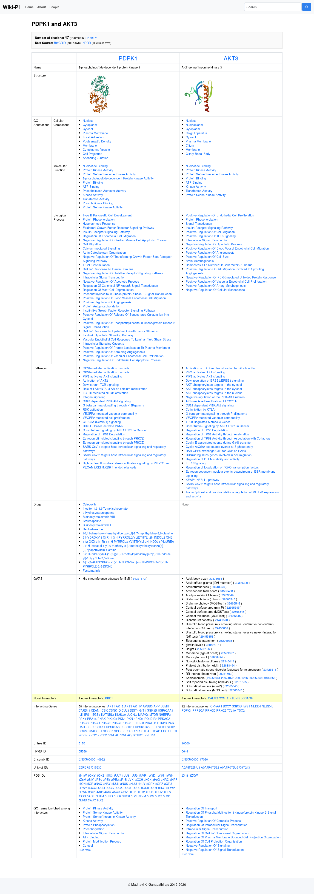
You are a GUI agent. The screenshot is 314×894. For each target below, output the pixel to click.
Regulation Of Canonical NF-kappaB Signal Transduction (120, 285)
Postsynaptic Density (97, 141)
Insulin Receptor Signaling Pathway (106, 232)
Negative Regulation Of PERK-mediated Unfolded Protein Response (231, 277)
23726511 (269, 669)
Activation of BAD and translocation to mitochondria (220, 368)
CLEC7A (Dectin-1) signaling (102, 422)
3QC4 (92, 788)
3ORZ (159, 783)
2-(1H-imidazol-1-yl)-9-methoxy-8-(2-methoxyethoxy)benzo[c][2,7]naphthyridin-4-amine (123, 547)
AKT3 (231, 58)
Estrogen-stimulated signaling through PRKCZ (113, 438)
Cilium (190, 145)
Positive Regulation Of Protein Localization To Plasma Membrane (126, 347)
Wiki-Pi (11, 7)
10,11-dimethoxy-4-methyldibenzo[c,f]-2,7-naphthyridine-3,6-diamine (128, 533)
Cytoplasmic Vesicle (96, 149)
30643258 (218, 587)
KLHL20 (120, 714)
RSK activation (93, 409)
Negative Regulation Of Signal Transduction (215, 849)
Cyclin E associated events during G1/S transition (219, 442)
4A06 (100, 792)
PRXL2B (150, 723)
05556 (83, 751)
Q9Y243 (244, 767)
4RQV (159, 792)
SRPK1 (135, 731)
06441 (186, 751)
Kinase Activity (93, 195)
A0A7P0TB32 (210, 767)
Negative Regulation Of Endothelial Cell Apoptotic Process (122, 360)
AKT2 (119, 706)
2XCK (147, 779)
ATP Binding (91, 186)
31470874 (91, 38)
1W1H (169, 775)
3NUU (133, 783)
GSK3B (152, 710)
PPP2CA (198, 710)
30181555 (240, 682)
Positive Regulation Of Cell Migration (210, 232)
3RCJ (162, 788)
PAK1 (82, 718)
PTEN (233, 698)
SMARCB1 (95, 731)
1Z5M (82, 779)
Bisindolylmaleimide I (97, 525)
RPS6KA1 (98, 727)
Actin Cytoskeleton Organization (104, 252)
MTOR (153, 714)
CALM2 (213, 698)
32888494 (216, 657)
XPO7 (92, 735)
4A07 (107, 792)
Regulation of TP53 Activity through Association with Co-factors (228, 438)
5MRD (83, 800)
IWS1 (246, 706)
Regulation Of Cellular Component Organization (217, 833)
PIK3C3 (112, 718)
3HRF (173, 779)
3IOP (89, 783)
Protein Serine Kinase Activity (103, 207)
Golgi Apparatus (196, 133)
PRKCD (95, 723)
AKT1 (111, 706)
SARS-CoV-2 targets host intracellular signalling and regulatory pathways (124, 457)
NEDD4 (256, 706)
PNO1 (139, 718)
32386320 (241, 582)
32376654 (215, 578)
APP (157, 706)
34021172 (139, 578)
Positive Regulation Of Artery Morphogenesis (216, 285)
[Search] (306, 7)
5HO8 (126, 796)
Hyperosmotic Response (99, 223)
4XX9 (82, 796)
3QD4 (153, 788)
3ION (82, 783)
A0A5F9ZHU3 (191, 767)
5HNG (109, 796)
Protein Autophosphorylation (101, 306)
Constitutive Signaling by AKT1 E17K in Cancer (114, 430)
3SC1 (92, 792)
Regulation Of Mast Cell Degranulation (108, 289)
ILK (81, 714)
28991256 (241, 677)
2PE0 (98, 779)
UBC (164, 731)
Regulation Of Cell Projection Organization (214, 841)
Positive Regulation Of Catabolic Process (213, 820)
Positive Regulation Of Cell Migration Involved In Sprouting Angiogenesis (225, 271)
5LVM (142, 796)
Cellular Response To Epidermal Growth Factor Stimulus (120, 331)
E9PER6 (84, 767)
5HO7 (117, 796)
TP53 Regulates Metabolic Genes (208, 422)
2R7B (123, 779)
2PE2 (115, 779)
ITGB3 (96, 714)
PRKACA (164, 718)
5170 (82, 743)
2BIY (90, 779)
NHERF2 (165, 714)
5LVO (158, 796)
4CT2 (141, 792)
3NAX (98, 783)
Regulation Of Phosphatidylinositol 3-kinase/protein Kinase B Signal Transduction (231, 814)
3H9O (156, 779)
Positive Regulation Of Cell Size (207, 256)
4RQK (150, 792)
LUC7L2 (132, 714)
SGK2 (171, 727)
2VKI (131, 779)
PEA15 (92, 718)
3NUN (115, 783)
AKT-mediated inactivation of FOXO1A (211, 401)
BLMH (165, 706)
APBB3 (148, 706)
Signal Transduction (199, 223)
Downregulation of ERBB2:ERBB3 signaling (215, 380)
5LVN (150, 796)
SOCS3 (108, 731)
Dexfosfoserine (93, 529)
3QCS (110, 788)
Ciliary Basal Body (198, 153)
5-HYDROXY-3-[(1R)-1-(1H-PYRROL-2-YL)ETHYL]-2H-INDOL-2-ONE (127, 537)
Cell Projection (92, 153)
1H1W (83, 775)
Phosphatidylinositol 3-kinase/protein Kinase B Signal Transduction (127, 294)
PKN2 (130, 718)
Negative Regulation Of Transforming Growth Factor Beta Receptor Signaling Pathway (127, 258)
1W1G (160, 775)
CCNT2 (223, 698)
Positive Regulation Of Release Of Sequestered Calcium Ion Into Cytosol (126, 316)
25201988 (225, 640)
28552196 (203, 649)
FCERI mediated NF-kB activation (105, 393)
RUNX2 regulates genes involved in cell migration (218, 455)
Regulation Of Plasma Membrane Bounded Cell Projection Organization (233, 837)
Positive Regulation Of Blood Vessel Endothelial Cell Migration (124, 298)
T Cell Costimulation (96, 265)
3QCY (128, 788)
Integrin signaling (94, 397)
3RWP (170, 788)
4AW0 (116, 792)
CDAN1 (96, 710)
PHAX (101, 718)
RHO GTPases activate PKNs (103, 426)
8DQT (101, 800)
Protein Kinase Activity (98, 170)
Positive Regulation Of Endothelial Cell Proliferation (220, 215)
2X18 (185, 775)
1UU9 (133, 775)
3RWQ (83, 792)
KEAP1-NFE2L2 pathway (202, 479)
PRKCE (106, 723)
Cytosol (88, 129)
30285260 (255, 677)
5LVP (166, 796)
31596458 (226, 591)
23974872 (227, 677)
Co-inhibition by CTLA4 (201, 409)
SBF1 (153, 727)
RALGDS (85, 727)
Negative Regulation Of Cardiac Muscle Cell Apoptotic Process (125, 240)
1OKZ (100, 775)
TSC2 (241, 710)
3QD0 (136, 788)
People (54, 7)
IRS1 (87, 714)
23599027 (227, 653)
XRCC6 (102, 735)
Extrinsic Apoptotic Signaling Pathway (108, 335)
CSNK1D (115, 710)
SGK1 (162, 727)
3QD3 (145, 788)
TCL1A (231, 710)
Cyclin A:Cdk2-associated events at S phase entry (219, 446)
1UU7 (117, 775)
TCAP (156, 731)
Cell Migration (92, 244)
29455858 (221, 628)
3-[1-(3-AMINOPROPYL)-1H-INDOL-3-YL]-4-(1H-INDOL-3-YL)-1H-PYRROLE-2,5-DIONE (125, 564)
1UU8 (125, 775)
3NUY (142, 783)
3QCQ (101, 788)
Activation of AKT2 (95, 380)
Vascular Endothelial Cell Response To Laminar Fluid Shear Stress (127, 339)
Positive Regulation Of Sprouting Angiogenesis (114, 351)
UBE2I (172, 731)
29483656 (269, 677)
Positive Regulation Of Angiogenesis (107, 302)
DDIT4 (134, 710)
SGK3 (83, 731)
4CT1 (133, 792)
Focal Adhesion (93, 137)
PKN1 (122, 718)
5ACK (91, 796)
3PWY (83, 788)
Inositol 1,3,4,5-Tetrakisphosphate (105, 508)
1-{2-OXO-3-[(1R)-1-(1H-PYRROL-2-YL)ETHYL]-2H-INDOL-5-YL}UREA (128, 541)
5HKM (100, 796)
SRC (126, 731)
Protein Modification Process (102, 841)
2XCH (139, 779)
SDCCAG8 (245, 698)
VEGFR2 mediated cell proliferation (106, 417)
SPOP (118, 731)
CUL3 (125, 710)
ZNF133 (150, 735)
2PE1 (106, 779)
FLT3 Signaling (196, 463)
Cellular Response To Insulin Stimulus (108, 269)
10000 (186, 743)
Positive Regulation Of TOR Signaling (211, 236)
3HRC (165, 779)
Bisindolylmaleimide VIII (99, 516)
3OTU (168, 783)
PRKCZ (126, 723)
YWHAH (113, 735)
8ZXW (193, 775)
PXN (171, 723)
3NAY (107, 783)
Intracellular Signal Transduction (104, 277)
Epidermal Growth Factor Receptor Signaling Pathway (118, 227)
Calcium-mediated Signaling (101, 248)
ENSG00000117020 (195, 759)
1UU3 (109, 775)
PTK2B (162, 723)
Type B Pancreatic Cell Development (107, 215)
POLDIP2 (150, 718)
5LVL (134, 796)
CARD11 (84, 710)
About (41, 7)
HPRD (87, 42)
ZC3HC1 (138, 735)
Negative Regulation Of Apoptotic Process (111, 281)
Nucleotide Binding (95, 166)
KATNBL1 (107, 714)
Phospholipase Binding (98, 203)
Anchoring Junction (95, 158)
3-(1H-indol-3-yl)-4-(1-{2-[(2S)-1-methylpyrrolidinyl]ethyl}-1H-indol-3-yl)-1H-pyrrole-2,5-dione (127, 556)
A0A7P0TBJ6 (229, 767)
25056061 (213, 677)
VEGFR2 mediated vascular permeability (110, 413)
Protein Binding (93, 182)
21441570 (221, 620)
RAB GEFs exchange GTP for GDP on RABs (216, 450)
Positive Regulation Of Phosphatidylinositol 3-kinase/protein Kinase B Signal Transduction (129, 325)
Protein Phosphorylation (98, 219)
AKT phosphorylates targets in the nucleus (214, 393)
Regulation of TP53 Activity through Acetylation (217, 434)
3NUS (124, 783)
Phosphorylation (93, 829)
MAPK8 (143, 714)
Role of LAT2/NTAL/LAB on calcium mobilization (115, 388)
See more (85, 849)
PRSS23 (138, 723)
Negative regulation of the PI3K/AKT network (215, 397)
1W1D (151, 775)
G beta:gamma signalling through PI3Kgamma (113, 405)
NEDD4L (267, 706)
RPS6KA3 (113, 727)
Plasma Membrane (95, 133)
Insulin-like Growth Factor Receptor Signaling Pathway (119, 310)
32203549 (227, 595)
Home (29, 7)
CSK (105, 710)
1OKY (92, 775)
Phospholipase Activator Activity (104, 190)
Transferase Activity (96, 199)
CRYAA (215, 706)
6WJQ (92, 800)
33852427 (212, 644)
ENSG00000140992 (92, 759)
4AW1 (125, 792)
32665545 (228, 599)
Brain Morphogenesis (200, 260)
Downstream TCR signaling (101, 384)
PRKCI (116, 723)
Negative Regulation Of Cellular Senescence (215, 289)
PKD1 (109, 698)
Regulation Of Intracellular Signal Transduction (216, 825)
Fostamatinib (91, 570)
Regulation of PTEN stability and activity (213, 459)
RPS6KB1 (127, 727)
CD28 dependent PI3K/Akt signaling (107, 401)
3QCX (119, 788)
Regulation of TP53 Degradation (104, 434)
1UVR (142, 775)
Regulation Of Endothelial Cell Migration (109, 236)
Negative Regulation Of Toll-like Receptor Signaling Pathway (123, 273)
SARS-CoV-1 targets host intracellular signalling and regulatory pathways (124, 448)
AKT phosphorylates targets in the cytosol (214, 384)
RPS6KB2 (141, 727)
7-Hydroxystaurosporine (98, 512)
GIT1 (142, 710)
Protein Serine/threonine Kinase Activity (109, 174)
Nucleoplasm (194, 124)
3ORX (150, 783)
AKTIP (137, 706)
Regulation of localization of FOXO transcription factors (222, 467)
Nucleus (88, 120)
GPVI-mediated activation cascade (106, 368)
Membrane (90, 145)
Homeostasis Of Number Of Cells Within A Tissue (219, 265)
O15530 (96, 767)
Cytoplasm (90, 124)
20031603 (225, 673)
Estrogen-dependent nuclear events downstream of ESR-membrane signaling (230, 473)
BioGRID (60, 42)
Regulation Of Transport (201, 808)
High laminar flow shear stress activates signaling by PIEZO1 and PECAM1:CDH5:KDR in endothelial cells (126, 465)
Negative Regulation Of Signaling (208, 845)
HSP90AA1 (165, 710)
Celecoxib (89, 504)
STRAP (146, 731)
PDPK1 (128, 58)
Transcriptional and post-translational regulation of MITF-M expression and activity (232, 494)
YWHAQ (125, 735)
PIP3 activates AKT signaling (102, 376)
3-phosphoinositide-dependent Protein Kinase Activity (118, 178)
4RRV (167, 792)
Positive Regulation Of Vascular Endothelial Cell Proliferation (123, 356)
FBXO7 (226, 706)
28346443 (227, 661)
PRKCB (84, 723)
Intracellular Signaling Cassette (103, 343)
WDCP (83, 735)
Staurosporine (92, 521)
